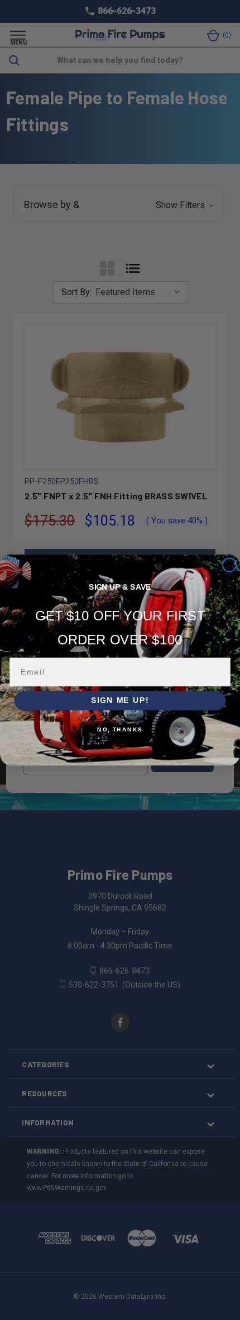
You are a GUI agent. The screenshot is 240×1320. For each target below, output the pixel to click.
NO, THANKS (120, 729)
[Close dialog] (230, 565)
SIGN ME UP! (120, 700)
